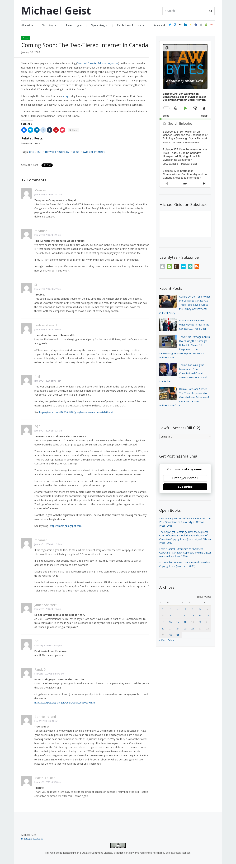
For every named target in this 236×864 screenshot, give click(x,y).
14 (207, 615)
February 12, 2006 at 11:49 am (49, 673)
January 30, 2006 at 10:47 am (48, 194)
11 (185, 615)
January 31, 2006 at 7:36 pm (47, 609)
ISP (39, 152)
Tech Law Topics (129, 25)
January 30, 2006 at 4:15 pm (47, 235)
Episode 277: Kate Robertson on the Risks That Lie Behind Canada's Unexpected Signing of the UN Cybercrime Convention (185, 154)
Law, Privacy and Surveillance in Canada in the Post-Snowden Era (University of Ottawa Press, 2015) (185, 522)
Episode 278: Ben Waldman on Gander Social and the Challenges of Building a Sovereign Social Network (185, 135)
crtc (31, 152)
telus (76, 152)
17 (177, 622)
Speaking (98, 25)
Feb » (171, 640)
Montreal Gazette (87, 63)
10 (177, 615)
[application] (185, 80)
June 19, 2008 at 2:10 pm (46, 721)
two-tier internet (94, 152)
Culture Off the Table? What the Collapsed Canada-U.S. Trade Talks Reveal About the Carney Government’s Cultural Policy (184, 305)
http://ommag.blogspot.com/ (66, 525)
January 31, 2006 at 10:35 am (48, 430)
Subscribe (185, 486)
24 (177, 628)
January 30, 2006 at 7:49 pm (47, 329)
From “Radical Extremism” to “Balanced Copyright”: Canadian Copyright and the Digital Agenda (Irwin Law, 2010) (185, 552)
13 (200, 615)
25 (185, 628)
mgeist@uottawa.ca (32, 838)
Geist (56, 10)
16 (170, 622)
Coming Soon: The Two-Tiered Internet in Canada (84, 45)
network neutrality (57, 152)
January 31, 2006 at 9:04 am (47, 380)
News (25, 38)
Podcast (159, 25)
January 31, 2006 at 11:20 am (48, 544)
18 (185, 622)
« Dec (162, 640)
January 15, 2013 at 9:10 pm (47, 782)
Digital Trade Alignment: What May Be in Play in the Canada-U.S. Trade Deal (194, 324)
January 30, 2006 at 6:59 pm (47, 289)
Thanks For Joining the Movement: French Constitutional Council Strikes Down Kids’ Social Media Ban (183, 373)
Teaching (72, 25)
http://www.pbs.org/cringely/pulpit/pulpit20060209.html (64, 702)
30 (170, 635)
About (25, 25)
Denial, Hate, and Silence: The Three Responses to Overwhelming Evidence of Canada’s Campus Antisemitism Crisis (184, 397)
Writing (48, 25)
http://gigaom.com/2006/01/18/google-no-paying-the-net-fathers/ (76, 412)
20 (200, 622)
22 (163, 628)
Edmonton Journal (108, 63)
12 (192, 615)
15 (163, 622)
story (65, 96)
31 (177, 635)
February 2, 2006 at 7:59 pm (48, 645)
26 (192, 628)
